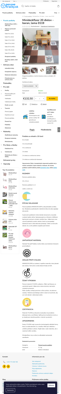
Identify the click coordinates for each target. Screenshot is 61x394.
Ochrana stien (8, 65)
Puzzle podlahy (9, 20)
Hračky (7, 90)
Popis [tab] (32, 129)
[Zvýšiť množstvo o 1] (43, 99)
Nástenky (6, 131)
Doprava (34, 371)
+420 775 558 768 (12, 362)
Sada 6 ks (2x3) (9, 34)
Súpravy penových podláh (10, 29)
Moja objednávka (37, 368)
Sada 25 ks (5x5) (9, 53)
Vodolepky (8, 98)
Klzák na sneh (9, 105)
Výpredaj (6, 164)
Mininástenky (9, 141)
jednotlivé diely (44, 168)
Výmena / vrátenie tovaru (39, 366)
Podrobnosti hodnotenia (47, 26)
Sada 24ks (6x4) (9, 50)
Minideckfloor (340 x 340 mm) (11, 24)
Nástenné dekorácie (11, 75)
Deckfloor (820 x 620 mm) (11, 60)
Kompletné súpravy (10, 72)
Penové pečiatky (9, 118)
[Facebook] (4, 366)
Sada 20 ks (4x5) (9, 47)
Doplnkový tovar (9, 115)
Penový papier (9, 111)
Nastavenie (10, 390)
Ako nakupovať (6, 1)
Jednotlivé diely (9, 68)
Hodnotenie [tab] (46, 129)
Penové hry (8, 121)
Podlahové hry (9, 148)
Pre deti (6, 87)
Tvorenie (7, 108)
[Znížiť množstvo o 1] (35, 99)
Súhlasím (51, 385)
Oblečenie (8, 128)
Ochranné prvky (9, 160)
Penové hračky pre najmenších (10, 94)
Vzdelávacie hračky (10, 102)
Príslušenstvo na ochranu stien (9, 79)
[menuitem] (7, 13)
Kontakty (34, 376)
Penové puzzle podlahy (45, 345)
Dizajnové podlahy (10, 56)
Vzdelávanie (8, 152)
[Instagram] (8, 366)
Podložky (7, 125)
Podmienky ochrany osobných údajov (42, 373)
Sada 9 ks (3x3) (9, 37)
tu (35, 386)
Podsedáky (7, 83)
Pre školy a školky (10, 145)
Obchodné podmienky (38, 364)
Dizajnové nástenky (10, 138)
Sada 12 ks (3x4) (9, 40)
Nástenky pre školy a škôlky (11, 155)
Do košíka (52, 98)
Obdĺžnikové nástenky (11, 135)
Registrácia (54, 1)
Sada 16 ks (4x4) (9, 43)
